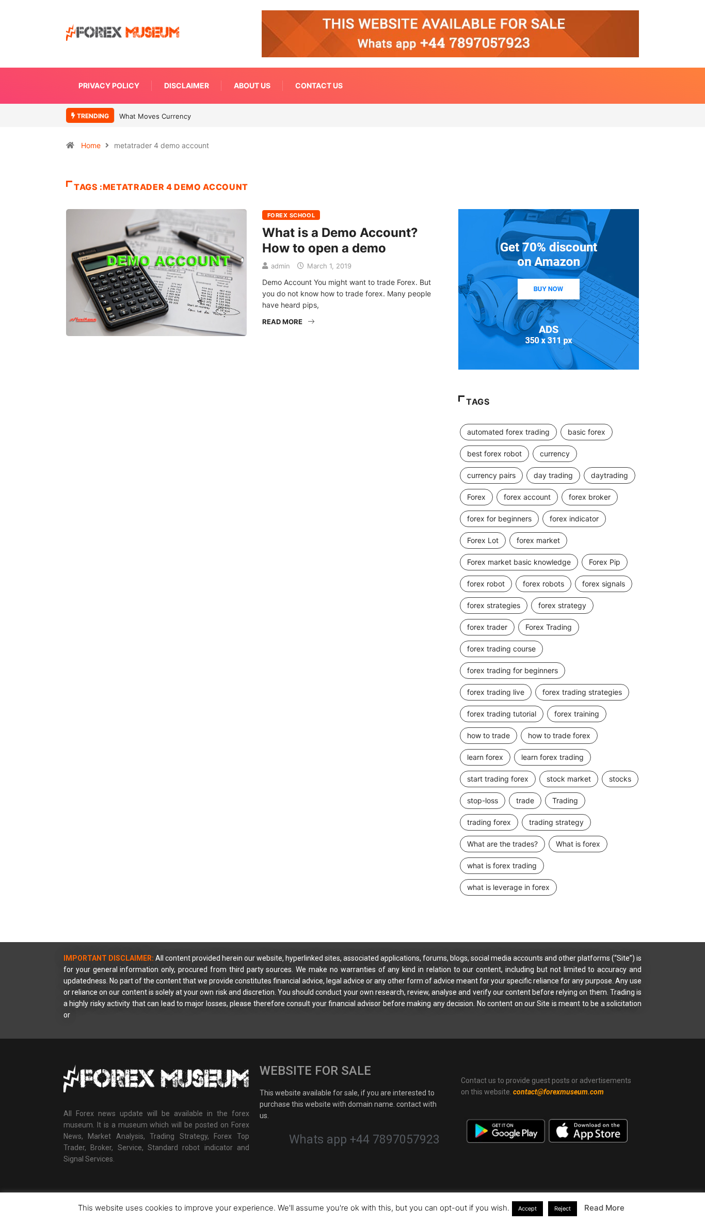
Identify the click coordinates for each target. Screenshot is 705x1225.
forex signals (603, 583)
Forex (476, 496)
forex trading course (501, 648)
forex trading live (495, 692)
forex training (576, 713)
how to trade (488, 735)
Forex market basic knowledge (519, 562)
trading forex (489, 822)
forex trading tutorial (501, 713)
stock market (569, 778)
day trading (553, 475)
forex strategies (493, 605)
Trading (565, 800)
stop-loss (482, 800)
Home (91, 145)
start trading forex (497, 778)
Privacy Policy (108, 85)
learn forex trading (552, 757)
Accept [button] (527, 1208)
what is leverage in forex (508, 887)
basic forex (586, 431)
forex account (527, 496)
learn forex (485, 757)
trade (525, 800)
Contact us (319, 85)
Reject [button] (562, 1208)
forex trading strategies (582, 692)
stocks (620, 778)
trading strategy (556, 822)
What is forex (578, 843)
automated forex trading (508, 431)
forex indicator (574, 518)
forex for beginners (499, 518)
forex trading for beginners (512, 670)
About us (252, 85)
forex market (538, 540)
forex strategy (562, 605)
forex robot (486, 583)
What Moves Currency (155, 116)
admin (280, 266)
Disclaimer (186, 85)
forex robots (543, 583)
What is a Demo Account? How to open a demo (340, 240)
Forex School (291, 215)
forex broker (590, 496)
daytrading (609, 475)
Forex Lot (483, 540)
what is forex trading (502, 865)
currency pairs (491, 475)
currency (555, 453)
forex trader (487, 627)
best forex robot (494, 453)
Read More (282, 321)
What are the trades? (502, 843)
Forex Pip (604, 562)
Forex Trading (548, 627)
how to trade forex (559, 735)
